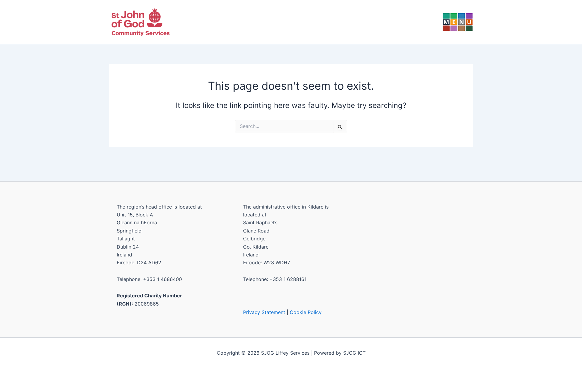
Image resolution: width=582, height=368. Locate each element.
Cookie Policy (306, 312)
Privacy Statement (264, 312)
